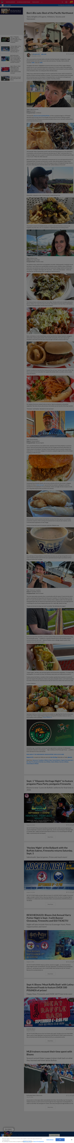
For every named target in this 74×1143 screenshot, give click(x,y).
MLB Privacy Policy (27, 1141)
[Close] (71, 1139)
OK (60, 1139)
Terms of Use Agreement (38, 1141)
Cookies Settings (50, 1139)
